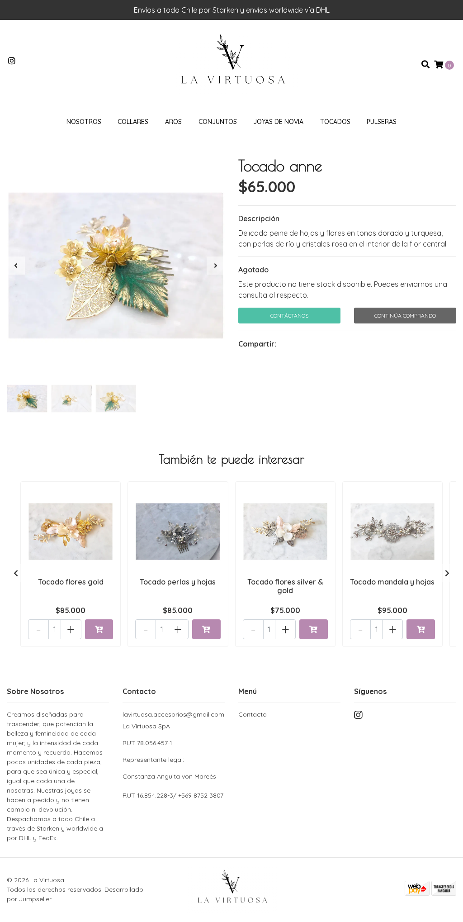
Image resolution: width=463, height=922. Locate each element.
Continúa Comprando (405, 315)
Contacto (252, 714)
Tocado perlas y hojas (178, 581)
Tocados (335, 122)
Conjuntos (217, 122)
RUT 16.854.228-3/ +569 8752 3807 (173, 795)
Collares (133, 122)
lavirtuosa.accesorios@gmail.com (173, 714)
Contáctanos (289, 315)
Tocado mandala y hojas (392, 581)
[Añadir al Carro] (99, 629)
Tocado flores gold (71, 581)
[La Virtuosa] (231, 63)
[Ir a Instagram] (12, 61)
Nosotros (83, 122)
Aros (173, 122)
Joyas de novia (278, 122)
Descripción (258, 218)
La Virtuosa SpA (169, 751)
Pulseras (382, 122)
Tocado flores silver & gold (285, 586)
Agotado (253, 269)
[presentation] (16, 266)
